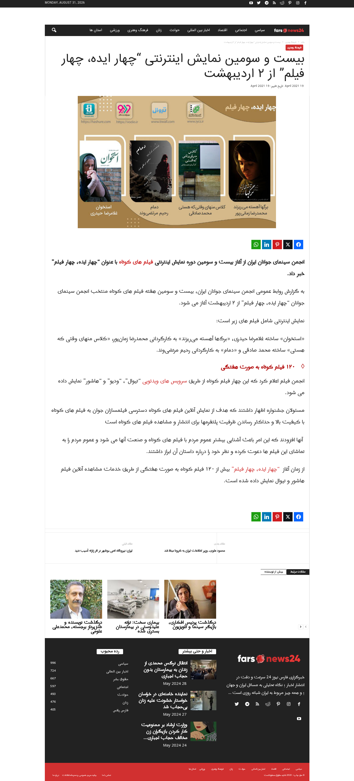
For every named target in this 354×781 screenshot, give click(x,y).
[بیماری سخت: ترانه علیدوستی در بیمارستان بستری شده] (133, 599)
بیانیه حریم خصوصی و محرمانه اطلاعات (79, 775)
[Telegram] (267, 4)
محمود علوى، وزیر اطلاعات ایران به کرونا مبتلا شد (194, 551)
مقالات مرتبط (298, 572)
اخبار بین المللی (198, 30)
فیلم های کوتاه (136, 262)
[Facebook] (305, 4)
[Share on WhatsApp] (256, 244)
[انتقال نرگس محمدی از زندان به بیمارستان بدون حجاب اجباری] (203, 669)
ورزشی (115, 30)
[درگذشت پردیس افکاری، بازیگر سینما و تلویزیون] (190, 599)
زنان (159, 30)
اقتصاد (222, 30)
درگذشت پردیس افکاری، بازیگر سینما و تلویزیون (192, 625)
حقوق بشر (120, 679)
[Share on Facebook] (298, 244)
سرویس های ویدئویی (164, 381)
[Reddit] (282, 4)
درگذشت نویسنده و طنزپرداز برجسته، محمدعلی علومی (77, 627)
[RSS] (274, 4)
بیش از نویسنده (273, 572)
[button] (50, 30)
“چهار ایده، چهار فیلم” (255, 469)
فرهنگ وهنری (138, 30)
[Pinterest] (290, 4)
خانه (303, 42)
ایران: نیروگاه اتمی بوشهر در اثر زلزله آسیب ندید (103, 551)
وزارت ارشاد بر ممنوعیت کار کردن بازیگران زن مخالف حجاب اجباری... (164, 731)
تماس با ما (106, 775)
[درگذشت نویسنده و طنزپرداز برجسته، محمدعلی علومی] (76, 599)
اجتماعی (241, 30)
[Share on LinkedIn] (266, 244)
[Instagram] (298, 4)
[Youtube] (251, 4)
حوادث (174, 30)
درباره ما (56, 775)
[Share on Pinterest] (277, 244)
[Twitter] (259, 4)
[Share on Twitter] (288, 244)
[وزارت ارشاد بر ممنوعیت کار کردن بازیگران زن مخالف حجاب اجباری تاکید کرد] (203, 731)
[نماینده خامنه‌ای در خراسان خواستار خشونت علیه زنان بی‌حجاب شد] (203, 700)
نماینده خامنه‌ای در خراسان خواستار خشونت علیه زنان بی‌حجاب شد (162, 700)
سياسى (260, 30)
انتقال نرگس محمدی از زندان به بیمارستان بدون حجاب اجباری (165, 669)
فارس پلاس (120, 710)
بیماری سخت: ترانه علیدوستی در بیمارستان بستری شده (137, 627)
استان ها (96, 30)
